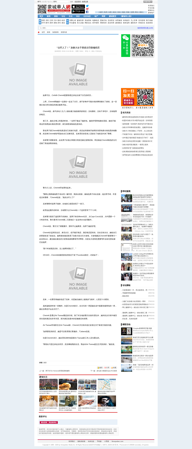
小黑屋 (106, 441)
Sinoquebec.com (117, 441)
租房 (101, 12)
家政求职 (125, 296)
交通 (132, 12)
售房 (105, 12)
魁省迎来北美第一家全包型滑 (143, 356)
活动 (118, 12)
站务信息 (91, 441)
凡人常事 (134, 20)
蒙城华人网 (38, 32)
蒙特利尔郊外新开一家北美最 (143, 346)
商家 (103, 16)
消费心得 (72, 20)
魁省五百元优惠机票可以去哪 (143, 337)
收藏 (114, 367)
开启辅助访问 (153, 2)
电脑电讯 (95, 20)
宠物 (55, 23)
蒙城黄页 (112, 16)
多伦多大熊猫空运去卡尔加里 (107, 371)
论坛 (63, 16)
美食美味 (88, 20)
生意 (110, 12)
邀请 (100, 367)
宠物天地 (103, 20)
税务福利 (126, 23)
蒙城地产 (151, 12)
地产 (96, 16)
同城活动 (141, 23)
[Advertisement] (121, 8)
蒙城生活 (43, 377)
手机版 (99, 441)
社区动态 (87, 16)
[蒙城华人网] (54, 13)
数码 (59, 20)
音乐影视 (141, 20)
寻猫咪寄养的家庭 (129, 293)
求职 (47, 20)
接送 (141, 12)
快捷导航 (147, 1)
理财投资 (103, 23)
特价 (78, 16)
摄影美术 (134, 23)
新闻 (48, 16)
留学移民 (95, 23)
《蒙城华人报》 (126, 16)
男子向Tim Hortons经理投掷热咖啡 (58, 371)
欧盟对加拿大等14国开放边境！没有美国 (137, 120)
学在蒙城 (72, 23)
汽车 (55, 20)
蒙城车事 (80, 20)
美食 (127, 12)
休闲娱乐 (126, 20)
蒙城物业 (118, 23)
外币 (43, 23)
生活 (70, 16)
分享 (107, 367)
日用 (51, 20)
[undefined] (87, 6)
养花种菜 (151, 318)
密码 (55, 1)
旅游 (45, 362)
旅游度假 (149, 23)
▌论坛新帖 (125, 285)
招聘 (43, 20)
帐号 (39, 1)
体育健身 (118, 20)
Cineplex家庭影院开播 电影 (142, 328)
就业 (114, 12)
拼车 (59, 23)
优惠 (123, 12)
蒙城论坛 (151, 10)
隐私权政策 (81, 441)
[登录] (71, 2)
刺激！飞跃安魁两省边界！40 (143, 365)
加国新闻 (55, 32)
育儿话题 (80, 23)
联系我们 (151, 5)
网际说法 (88, 23)
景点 (136, 12)
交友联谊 (111, 20)
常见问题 (151, 8)
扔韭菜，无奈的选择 (129, 319)
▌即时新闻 (125, 191)
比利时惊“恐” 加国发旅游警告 (133, 148)
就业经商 (111, 23)
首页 (41, 16)
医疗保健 (149, 20)
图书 (47, 23)
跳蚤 (56, 16)
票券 (51, 23)
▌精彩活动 (125, 324)
